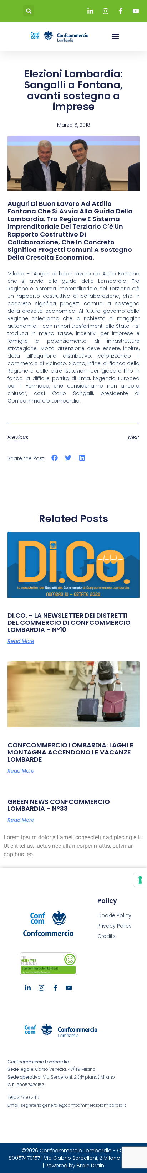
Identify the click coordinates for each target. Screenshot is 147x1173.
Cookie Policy (114, 915)
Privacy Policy (114, 925)
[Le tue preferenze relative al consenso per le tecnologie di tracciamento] (140, 880)
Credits (106, 936)
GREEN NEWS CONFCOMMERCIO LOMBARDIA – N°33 (58, 805)
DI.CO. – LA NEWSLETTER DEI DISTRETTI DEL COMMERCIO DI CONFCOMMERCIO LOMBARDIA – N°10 (69, 622)
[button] (28, 10)
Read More (20, 641)
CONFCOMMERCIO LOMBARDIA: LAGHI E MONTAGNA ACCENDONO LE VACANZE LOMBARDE (70, 752)
